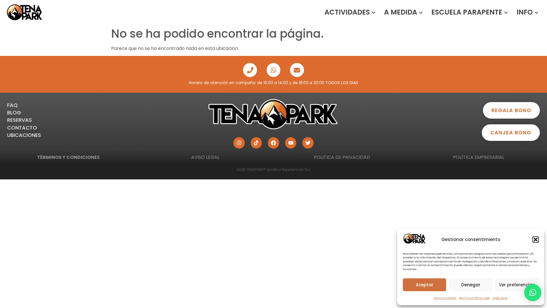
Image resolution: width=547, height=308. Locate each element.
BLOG (14, 112)
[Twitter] (308, 143)
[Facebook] (273, 143)
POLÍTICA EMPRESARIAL (478, 157)
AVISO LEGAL (500, 298)
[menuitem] (350, 12)
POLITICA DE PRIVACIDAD (474, 298)
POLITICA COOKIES (445, 298)
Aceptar (424, 285)
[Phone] (250, 70)
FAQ (12, 105)
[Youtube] (291, 143)
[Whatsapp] (273, 70)
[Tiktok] (256, 143)
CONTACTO (22, 127)
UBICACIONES (24, 135)
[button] (535, 239)
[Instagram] (239, 143)
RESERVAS (19, 119)
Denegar (470, 285)
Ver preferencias (517, 285)
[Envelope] (297, 70)
